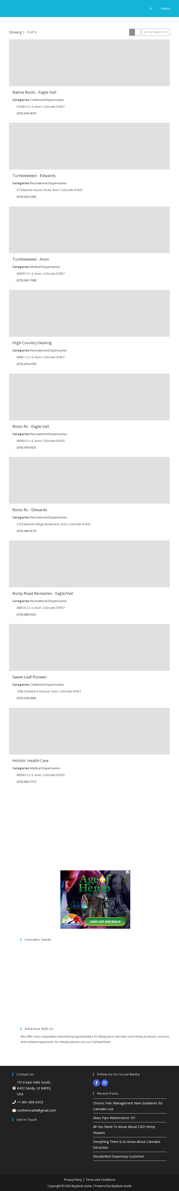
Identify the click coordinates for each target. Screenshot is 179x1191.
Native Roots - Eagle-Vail (34, 92)
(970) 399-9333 (26, 447)
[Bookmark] (11, 83)
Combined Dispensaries (47, 100)
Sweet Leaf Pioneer (29, 677)
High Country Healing (32, 342)
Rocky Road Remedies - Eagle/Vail (42, 593)
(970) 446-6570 (26, 531)
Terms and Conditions (100, 1180)
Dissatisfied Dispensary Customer (118, 1156)
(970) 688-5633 (26, 615)
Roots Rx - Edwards (29, 510)
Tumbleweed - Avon (30, 259)
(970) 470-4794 (26, 364)
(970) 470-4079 (26, 113)
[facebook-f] (97, 1082)
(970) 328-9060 (26, 698)
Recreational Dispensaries (48, 183)
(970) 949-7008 (26, 280)
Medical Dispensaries (45, 267)
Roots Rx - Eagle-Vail (30, 426)
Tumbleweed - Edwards (34, 175)
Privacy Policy (73, 1180)
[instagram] (105, 1082)
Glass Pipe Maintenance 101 (114, 1118)
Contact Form (101, 1042)
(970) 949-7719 (26, 781)
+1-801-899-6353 (30, 1102)
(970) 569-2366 (26, 197)
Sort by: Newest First (155, 32)
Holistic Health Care (30, 760)
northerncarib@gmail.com (36, 1110)
